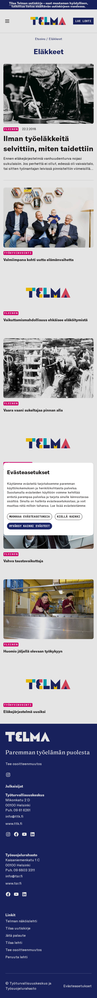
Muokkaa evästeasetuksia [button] (29, 516)
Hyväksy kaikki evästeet (29, 526)
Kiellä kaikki (68, 516)
